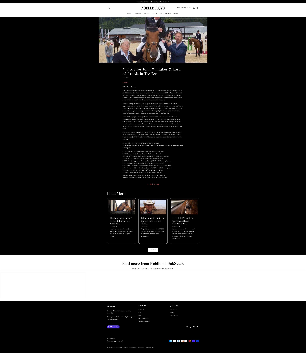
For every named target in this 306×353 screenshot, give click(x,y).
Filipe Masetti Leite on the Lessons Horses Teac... (152, 221)
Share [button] (126, 82)
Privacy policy (141, 347)
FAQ (139, 315)
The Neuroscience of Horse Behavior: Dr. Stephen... (120, 221)
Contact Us (173, 309)
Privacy (172, 312)
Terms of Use (174, 315)
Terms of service (150, 347)
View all (153, 249)
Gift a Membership (144, 321)
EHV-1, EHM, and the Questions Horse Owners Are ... (183, 221)
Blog (139, 312)
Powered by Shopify (123, 347)
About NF (141, 309)
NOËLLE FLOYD (114, 347)
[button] (109, 8)
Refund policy (133, 347)
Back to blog (154, 184)
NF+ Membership (143, 318)
